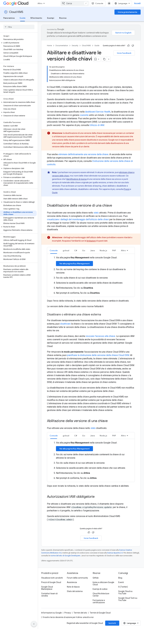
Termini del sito (80, 613)
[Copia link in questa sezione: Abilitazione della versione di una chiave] (110, 421)
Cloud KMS (16, 12)
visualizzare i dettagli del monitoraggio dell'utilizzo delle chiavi (78, 219)
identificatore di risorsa (76, 179)
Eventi (121, 582)
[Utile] (128, 45)
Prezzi (127, 189)
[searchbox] (18, 27)
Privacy (67, 613)
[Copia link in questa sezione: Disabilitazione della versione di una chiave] (115, 205)
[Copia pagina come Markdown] (104, 59)
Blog (120, 578)
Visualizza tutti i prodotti (52, 578)
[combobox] (75, 3)
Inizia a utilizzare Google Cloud (103, 583)
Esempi (50, 18)
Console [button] (54, 250)
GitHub (96, 578)
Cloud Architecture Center (101, 594)
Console (99, 3)
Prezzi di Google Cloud (51, 582)
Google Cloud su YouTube (125, 592)
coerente (84, 115)
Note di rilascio (73, 587)
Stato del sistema (75, 591)
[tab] (53, 250)
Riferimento (36, 18)
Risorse (63, 18)
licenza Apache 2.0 (115, 553)
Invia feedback (124, 53)
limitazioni (91, 241)
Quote (55, 192)
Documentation (62, 45)
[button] (18, 42)
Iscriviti (112, 623)
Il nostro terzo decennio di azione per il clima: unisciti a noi (68, 617)
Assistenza (72, 582)
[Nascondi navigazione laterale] (34, 624)
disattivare (65, 323)
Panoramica (8, 18)
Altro (40, 3)
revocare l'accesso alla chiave (100, 336)
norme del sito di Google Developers (65, 556)
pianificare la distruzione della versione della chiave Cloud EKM (98, 355)
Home (49, 45)
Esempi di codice (100, 589)
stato (96, 212)
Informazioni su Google (51, 613)
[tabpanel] (91, 275)
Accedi (137, 3)
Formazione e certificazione (99, 601)
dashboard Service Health (97, 111)
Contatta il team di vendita (49, 594)
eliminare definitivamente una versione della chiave (83, 154)
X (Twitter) (123, 587)
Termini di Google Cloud (100, 613)
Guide (22, 18)
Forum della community (77, 578)
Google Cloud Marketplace (47, 588)
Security (75, 45)
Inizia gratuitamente (127, 12)
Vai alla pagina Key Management (74, 263)
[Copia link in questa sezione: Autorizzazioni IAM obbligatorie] (97, 497)
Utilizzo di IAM (97, 125)
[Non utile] (133, 45)
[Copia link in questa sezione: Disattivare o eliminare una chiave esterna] (104, 314)
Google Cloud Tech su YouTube (127, 599)
